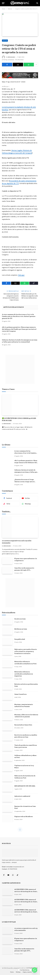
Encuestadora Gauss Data (23, 725)
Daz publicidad (19, 639)
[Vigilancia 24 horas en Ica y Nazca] (7, 767)
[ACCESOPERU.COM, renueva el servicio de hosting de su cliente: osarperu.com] (7, 912)
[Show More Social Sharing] (36, 64)
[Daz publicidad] (7, 641)
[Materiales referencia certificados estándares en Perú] (7, 663)
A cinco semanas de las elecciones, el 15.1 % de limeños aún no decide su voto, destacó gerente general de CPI (18, 316)
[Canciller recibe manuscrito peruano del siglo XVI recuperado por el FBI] (7, 570)
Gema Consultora (20, 694)
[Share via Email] (18, 64)
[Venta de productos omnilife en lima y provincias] (7, 747)
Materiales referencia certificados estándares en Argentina (23, 674)
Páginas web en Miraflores (23, 816)
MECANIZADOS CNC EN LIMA (24, 786)
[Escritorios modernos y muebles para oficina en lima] (7, 737)
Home (12, 972)
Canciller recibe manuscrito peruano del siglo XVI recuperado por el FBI (24, 570)
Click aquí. (21, 275)
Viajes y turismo (27, 972)
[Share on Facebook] (7, 64)
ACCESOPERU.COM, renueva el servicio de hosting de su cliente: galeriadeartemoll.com (26, 902)
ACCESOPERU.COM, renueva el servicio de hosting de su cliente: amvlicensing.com (26, 891)
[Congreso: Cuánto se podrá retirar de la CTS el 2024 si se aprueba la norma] (20, 24)
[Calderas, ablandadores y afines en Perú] (7, 757)
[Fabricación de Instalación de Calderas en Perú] (7, 778)
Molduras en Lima (20, 629)
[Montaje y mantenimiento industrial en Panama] (7, 706)
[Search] (37, 3)
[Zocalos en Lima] (7, 621)
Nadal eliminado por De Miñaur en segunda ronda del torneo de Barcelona (29, 296)
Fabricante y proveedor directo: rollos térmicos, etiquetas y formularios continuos (25, 651)
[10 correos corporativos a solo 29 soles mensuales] (20, 527)
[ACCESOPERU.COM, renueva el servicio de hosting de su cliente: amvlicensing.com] (7, 891)
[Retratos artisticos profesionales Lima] (7, 686)
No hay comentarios (9, 59)
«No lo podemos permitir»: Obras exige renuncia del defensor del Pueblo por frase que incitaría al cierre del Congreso (19, 329)
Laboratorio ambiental (22, 796)
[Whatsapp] (34, 970)
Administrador (11, 57)
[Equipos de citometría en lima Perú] (7, 808)
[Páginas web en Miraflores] (7, 818)
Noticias (5, 40)
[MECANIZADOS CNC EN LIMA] (7, 788)
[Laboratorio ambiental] (7, 798)
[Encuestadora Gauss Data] (7, 727)
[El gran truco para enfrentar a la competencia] (7, 560)
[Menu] (3, 3)
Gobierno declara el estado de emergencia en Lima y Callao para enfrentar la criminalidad (26, 472)
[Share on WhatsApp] (29, 64)
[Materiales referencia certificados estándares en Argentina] (7, 674)
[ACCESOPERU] (19, 3)
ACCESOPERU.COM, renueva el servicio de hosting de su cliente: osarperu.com (26, 912)
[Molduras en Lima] (7, 631)
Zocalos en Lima (20, 619)
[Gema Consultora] (7, 696)
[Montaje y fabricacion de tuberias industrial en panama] (7, 717)
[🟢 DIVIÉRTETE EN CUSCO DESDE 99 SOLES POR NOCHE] (20, 405)
